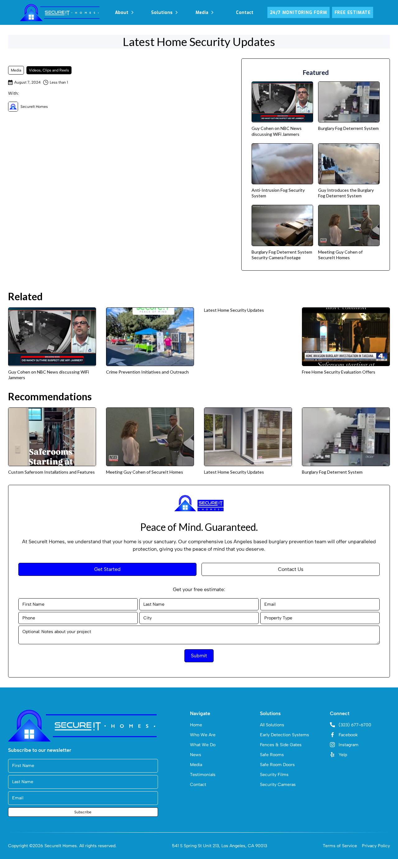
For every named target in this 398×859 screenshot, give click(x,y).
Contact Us (290, 569)
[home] (60, 12)
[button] (124, 12)
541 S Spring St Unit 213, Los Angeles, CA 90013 (219, 845)
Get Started (107, 569)
